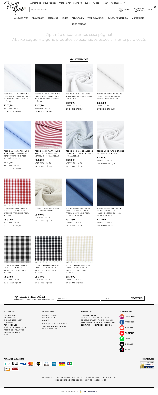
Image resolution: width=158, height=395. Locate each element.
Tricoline (53, 18)
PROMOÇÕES (38, 18)
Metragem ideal (49, 329)
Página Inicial (10, 315)
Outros (45, 320)
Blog (87, 3)
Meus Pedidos (49, 3)
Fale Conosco (10, 318)
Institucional (10, 312)
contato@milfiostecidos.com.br (96, 325)
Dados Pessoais (49, 315)
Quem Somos (9, 322)
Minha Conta (48, 312)
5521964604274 (102, 3)
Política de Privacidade (15, 327)
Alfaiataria (78, 18)
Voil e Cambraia (96, 18)
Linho (65, 18)
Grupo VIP (77, 3)
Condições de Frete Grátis (54, 324)
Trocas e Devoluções (14, 330)
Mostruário (138, 18)
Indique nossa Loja (13, 320)
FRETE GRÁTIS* (65, 3)
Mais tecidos (79, 24)
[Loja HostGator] (87, 391)
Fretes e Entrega (12, 332)
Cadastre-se (35, 3)
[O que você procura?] (105, 9)
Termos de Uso (10, 325)
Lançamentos (21, 18)
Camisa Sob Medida (118, 18)
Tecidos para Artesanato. (54, 326)
